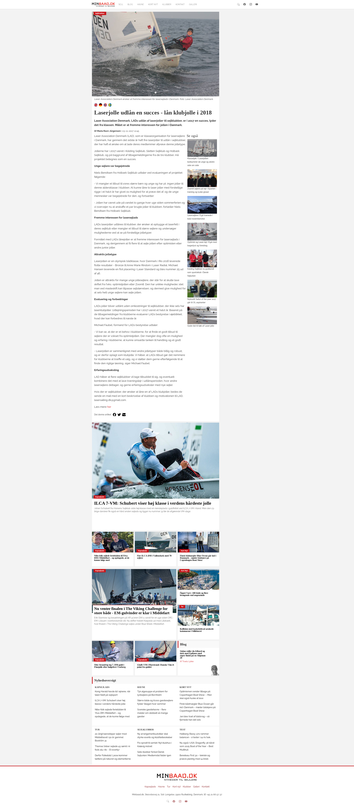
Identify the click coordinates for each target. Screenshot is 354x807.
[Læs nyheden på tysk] (100, 104)
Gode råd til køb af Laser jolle (200, 326)
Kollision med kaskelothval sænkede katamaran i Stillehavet (197, 630)
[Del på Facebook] (114, 414)
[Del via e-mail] (124, 414)
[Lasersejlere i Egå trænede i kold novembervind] (202, 205)
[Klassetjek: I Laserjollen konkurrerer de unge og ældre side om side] (202, 148)
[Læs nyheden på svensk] (110, 104)
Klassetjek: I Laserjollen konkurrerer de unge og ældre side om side (200, 161)
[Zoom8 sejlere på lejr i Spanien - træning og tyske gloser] (202, 178)
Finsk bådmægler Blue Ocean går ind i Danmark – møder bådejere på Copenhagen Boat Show (198, 558)
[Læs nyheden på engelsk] (95, 104)
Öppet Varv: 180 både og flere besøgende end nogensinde (194, 594)
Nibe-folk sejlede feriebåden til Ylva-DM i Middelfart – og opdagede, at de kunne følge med (111, 558)
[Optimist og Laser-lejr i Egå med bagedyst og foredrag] (202, 231)
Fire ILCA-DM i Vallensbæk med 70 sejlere (154, 557)
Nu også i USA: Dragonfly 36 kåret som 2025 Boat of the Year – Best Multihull (197, 746)
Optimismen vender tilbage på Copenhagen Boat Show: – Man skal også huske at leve (196, 695)
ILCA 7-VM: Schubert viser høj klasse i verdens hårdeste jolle (152, 503)
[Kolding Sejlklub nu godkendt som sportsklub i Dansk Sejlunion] (202, 258)
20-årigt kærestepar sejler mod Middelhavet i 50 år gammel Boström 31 (111, 737)
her (109, 406)
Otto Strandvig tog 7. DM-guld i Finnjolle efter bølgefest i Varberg (110, 666)
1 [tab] (155, 92)
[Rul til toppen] (350, 803)
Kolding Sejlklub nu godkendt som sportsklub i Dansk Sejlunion (200, 272)
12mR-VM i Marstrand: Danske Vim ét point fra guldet (155, 666)
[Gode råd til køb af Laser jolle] (202, 315)
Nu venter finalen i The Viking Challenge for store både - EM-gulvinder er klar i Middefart (131, 610)
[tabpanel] (155, 56)
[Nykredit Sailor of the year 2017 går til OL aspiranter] (202, 288)
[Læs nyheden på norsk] (105, 104)
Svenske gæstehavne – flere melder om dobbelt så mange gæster (152, 713)
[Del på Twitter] (119, 414)
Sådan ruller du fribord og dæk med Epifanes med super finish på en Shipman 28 (192, 654)
